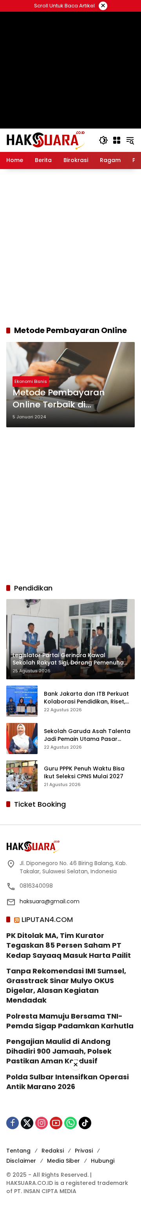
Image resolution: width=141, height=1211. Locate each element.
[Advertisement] (70, 247)
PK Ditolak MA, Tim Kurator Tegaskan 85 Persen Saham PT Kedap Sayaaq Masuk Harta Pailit (68, 945)
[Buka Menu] (116, 140)
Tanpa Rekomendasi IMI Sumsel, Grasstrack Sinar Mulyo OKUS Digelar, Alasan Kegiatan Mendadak (66, 985)
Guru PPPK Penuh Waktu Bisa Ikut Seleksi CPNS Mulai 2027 (84, 772)
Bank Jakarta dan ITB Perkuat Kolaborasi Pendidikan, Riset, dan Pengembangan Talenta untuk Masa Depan (86, 697)
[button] (103, 140)
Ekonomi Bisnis (30, 381)
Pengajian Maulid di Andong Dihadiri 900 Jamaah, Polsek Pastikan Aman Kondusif (59, 1051)
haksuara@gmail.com (50, 901)
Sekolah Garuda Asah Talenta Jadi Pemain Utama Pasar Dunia (87, 735)
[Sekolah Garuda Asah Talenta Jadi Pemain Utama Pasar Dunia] (22, 738)
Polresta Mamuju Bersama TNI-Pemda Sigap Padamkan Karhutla (70, 1021)
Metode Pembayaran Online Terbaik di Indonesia (59, 399)
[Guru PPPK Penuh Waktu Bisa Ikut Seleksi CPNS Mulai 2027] (22, 775)
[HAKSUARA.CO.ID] (45, 140)
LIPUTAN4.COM (47, 919)
